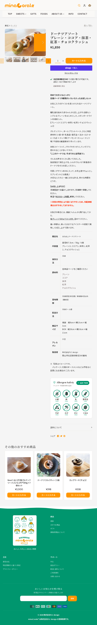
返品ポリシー (55, 565)
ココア (65, 277)
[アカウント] (84, 5)
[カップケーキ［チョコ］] (78, 465)
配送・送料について (57, 569)
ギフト (52, 528)
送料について (56, 427)
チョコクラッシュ (69, 287)
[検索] (79, 5)
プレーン (66, 274)
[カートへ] (89, 5)
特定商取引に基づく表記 (11, 565)
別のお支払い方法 (71, 73)
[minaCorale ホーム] (25, 530)
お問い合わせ (55, 576)
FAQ (51, 561)
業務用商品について (57, 532)
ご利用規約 (54, 572)
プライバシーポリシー (10, 569)
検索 (52, 521)
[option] (25, 42)
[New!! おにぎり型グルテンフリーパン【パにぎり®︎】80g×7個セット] (19, 465)
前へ (85, 25)
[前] (11, 42)
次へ (90, 25)
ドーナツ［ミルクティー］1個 (48, 480)
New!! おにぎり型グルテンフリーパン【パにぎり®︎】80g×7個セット (19, 483)
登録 (72, 598)
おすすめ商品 (55, 525)
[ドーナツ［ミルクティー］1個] (48, 465)
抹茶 (64, 281)
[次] (40, 42)
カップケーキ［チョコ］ (78, 480)
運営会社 (6, 561)
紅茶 (64, 284)
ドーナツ (14, 25)
